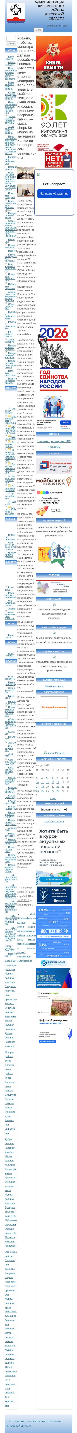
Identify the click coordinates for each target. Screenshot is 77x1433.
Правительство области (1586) (10, 868)
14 (57, 782)
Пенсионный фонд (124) (10, 822)
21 (57, 786)
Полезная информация (10, 277)
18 (42, 786)
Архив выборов (9, 340)
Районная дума (10, 63)
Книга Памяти (9, 58)
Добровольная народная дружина (10, 119)
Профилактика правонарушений (11, 364)
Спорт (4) (10, 732)
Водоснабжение (10, 496)
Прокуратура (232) (10, 849)
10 (37, 782)
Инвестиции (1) (10, 677)
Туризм (11, 608)
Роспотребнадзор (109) (10, 814)
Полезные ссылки (54, 821)
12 (47, 782)
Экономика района (10, 444)
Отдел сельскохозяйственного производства (10, 455)
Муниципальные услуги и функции (10, 429)
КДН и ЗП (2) (9, 697)
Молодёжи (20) (9, 748)
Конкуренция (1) (10, 683)
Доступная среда (54, 686)
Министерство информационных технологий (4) (11, 906)
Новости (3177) (11, 955)
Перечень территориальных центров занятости (11, 73)
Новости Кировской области (11, 381)
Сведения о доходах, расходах (11, 257)
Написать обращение (54, 193)
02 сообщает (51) (11, 802)
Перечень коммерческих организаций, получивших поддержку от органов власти (10, 181)
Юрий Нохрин (24, 904)
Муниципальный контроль (11, 355)
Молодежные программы (10, 595)
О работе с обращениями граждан (11, 546)
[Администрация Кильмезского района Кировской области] (16, 24)
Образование (10, 437)
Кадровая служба (10, 411)
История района (11, 168)
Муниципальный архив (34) (11, 789)
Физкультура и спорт (10, 603)
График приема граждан (10, 554)
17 (37, 786)
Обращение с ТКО (9, 306)
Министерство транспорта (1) (11, 878)
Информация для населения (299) (10, 858)
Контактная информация (11, 160)
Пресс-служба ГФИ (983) (10, 948)
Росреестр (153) (10, 835)
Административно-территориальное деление (11, 296)
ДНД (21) (9, 755)
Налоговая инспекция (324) (11, 841)
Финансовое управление (10, 479)
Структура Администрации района (10, 95)
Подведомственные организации (10, 468)
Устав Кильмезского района (9, 129)
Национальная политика (10, 347)
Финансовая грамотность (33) (10, 780)
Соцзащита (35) (10, 796)
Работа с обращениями (10, 325)
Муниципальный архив (11, 215)
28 (57, 791)
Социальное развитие (10, 488)
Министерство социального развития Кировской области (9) (11, 934)
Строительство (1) (10, 690)
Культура (9, 588)
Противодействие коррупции (10, 419)
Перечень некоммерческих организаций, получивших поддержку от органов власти (11, 145)
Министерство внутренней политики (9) (11, 919)
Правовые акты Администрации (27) (10, 711)
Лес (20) (12, 743)
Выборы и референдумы (11, 315)
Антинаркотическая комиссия (10, 615)
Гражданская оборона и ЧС (10, 267)
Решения (10, 240)
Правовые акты (10, 246)
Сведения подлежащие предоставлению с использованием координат (11, 228)
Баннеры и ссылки (9, 334)
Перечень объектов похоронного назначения (11, 107)
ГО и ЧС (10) (10, 738)
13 (53, 782)
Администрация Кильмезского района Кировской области (49, 10)
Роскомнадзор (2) (10, 702)
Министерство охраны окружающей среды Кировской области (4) (11, 891)
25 (42, 791)
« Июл (53, 798)
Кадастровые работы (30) (9, 770)
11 (42, 782)
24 (37, 791)
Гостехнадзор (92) (11, 808)
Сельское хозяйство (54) (11, 762)
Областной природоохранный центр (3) (10, 723)
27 (53, 791)
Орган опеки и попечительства (10, 510)
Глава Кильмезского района (9, 85)
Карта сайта (9, 636)
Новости (12, 251)
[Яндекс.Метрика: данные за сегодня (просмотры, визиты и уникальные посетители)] (54, 753)
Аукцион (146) (11, 829)
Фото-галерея (9, 654)
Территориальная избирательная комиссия (11, 1320)
